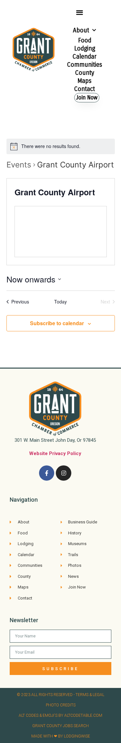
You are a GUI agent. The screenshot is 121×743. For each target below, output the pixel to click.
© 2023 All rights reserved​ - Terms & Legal (60, 694)
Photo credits (61, 705)
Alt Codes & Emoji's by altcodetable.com (60, 715)
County (84, 72)
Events (18, 164)
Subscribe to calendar (57, 323)
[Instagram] (63, 473)
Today (60, 302)
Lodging (84, 48)
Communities (84, 64)
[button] (79, 12)
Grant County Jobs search (60, 726)
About (81, 30)
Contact (84, 89)
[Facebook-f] (47, 473)
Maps (84, 81)
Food (84, 40)
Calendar (84, 56)
